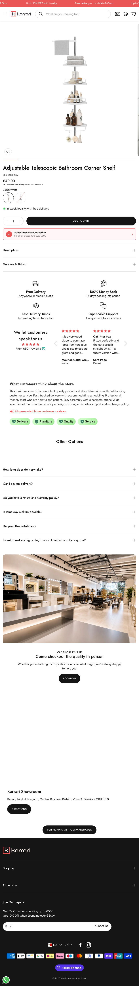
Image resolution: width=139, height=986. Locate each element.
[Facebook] (80, 944)
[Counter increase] (20, 221)
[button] (73, 14)
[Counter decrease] (6, 221)
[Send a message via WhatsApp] (6, 980)
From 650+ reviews (28, 348)
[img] (31, 344)
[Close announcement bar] (135, 2)
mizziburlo (66, 978)
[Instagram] (88, 944)
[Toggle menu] (5, 13)
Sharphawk (80, 978)
